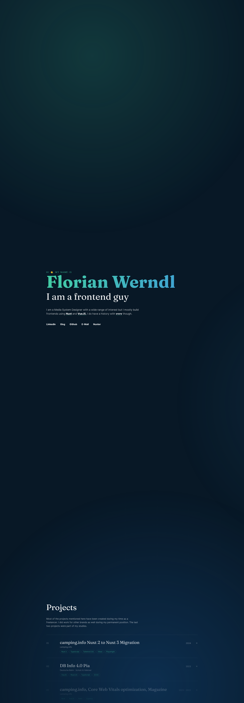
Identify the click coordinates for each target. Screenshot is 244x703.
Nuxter (97, 324)
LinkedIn (51, 324)
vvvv (119, 313)
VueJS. (82, 313)
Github (73, 324)
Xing (62, 324)
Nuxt (69, 313)
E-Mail (85, 324)
